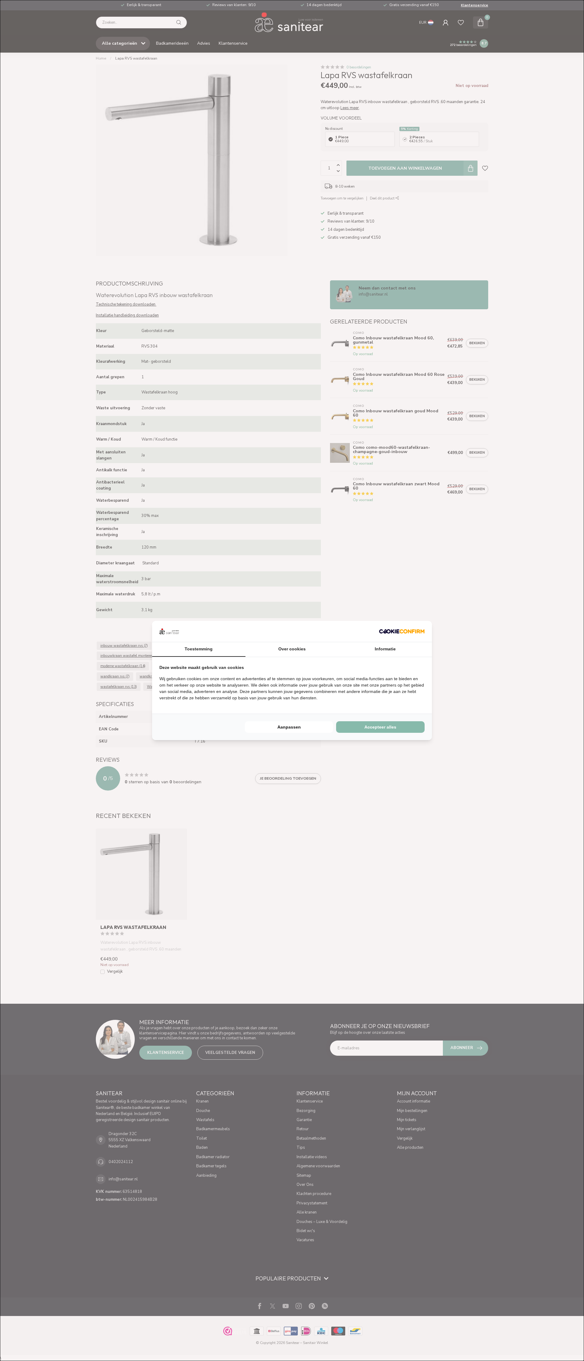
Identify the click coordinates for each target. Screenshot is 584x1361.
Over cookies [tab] (292, 648)
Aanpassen (289, 727)
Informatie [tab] (385, 648)
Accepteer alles (380, 727)
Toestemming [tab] (199, 648)
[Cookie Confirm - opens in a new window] (402, 631)
